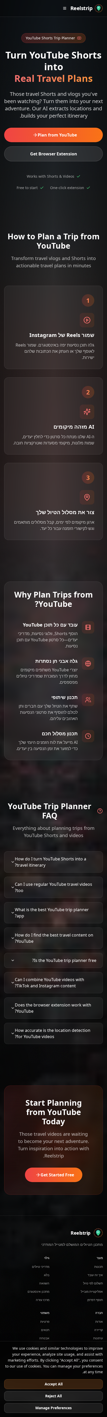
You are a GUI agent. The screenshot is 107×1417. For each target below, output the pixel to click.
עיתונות (98, 1338)
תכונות (98, 1266)
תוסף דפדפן (95, 1300)
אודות (99, 1321)
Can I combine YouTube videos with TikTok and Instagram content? (49, 983)
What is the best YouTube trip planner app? (52, 913)
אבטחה (44, 1338)
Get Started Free (57, 1175)
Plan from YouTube (57, 135)
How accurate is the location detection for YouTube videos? (52, 1033)
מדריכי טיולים (40, 1266)
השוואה (44, 1283)
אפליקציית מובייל (92, 1291)
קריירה (98, 1330)
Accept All (54, 1384)
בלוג (46, 1275)
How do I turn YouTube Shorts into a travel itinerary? (50, 862)
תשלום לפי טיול (93, 1283)
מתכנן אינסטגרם (38, 1291)
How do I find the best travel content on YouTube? (54, 938)
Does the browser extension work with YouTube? (53, 1008)
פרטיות (44, 1321)
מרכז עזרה (42, 1300)
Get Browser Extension (53, 154)
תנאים (45, 1330)
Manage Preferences (53, 1407)
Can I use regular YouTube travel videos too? (53, 887)
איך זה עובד (95, 1275)
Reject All (53, 1395)
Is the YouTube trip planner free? (64, 960)
